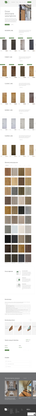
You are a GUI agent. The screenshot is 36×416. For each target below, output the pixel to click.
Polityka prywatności (17, 411)
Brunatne (16, 165)
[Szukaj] (26, 2)
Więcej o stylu (21, 34)
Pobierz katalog (30, 414)
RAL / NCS (29, 165)
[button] (35, 44)
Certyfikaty (12, 24)
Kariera (16, 409)
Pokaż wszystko (25, 378)
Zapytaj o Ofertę (7, 24)
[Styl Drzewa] (7, 2)
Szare (24, 165)
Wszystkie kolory (6, 165)
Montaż (21, 409)
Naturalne (11, 165)
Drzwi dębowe (11, 409)
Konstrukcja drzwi (10, 320)
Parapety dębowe (11, 411)
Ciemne (20, 165)
